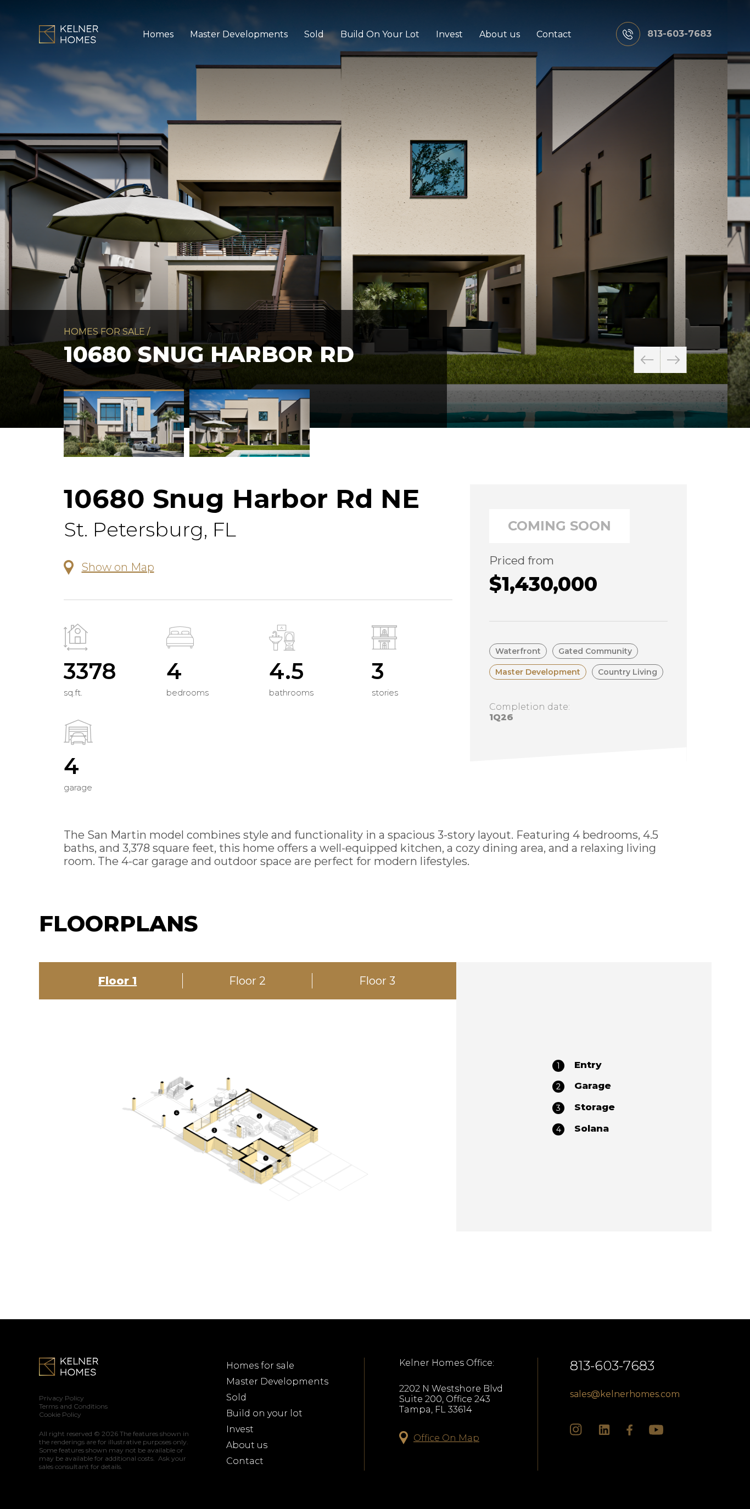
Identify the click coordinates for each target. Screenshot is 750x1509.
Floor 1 (117, 980)
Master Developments (239, 34)
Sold (314, 34)
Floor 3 (377, 980)
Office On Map (446, 1438)
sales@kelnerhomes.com (625, 1394)
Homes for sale (104, 331)
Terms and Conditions (73, 1406)
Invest (449, 34)
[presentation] (647, 360)
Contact (554, 34)
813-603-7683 (612, 1366)
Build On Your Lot (379, 34)
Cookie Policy (60, 1414)
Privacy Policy (61, 1398)
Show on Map (118, 567)
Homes (158, 34)
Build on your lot (264, 1413)
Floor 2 (247, 980)
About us (499, 34)
